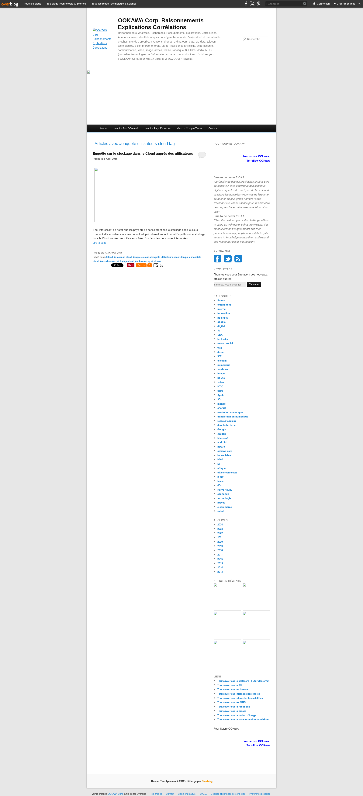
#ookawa (156, 261)
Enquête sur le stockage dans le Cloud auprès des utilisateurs (143, 153)
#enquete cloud (141, 257)
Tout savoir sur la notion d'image (236, 715)
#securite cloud (108, 261)
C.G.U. (203, 793)
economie (223, 494)
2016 (220, 559)
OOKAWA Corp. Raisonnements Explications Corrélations (161, 23)
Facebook (217, 258)
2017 (220, 554)
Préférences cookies (259, 793)
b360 (220, 459)
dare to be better (227, 425)
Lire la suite (99, 242)
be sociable (224, 455)
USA (220, 335)
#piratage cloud (125, 261)
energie (221, 408)
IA (218, 463)
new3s (221, 446)
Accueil (103, 128)
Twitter (228, 258)
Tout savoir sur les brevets (232, 689)
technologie (224, 498)
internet (221, 309)
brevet (221, 502)
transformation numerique (232, 416)
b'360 (220, 476)
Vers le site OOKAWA (126, 128)
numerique (223, 365)
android (221, 442)
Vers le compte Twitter (189, 128)
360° (219, 356)
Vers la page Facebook (158, 128)
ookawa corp (224, 451)
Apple (220, 395)
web (219, 347)
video (220, 382)
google (221, 322)
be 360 (221, 377)
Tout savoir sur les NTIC (231, 702)
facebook (222, 369)
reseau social (225, 343)
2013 (220, 571)
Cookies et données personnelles (228, 793)
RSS (238, 258)
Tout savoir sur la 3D (229, 685)
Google (221, 429)
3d (218, 330)
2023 (220, 529)
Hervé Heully (224, 489)
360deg (221, 433)
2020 (220, 541)
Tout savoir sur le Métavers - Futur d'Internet (243, 681)
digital (221, 326)
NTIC (220, 386)
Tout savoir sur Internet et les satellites (240, 698)
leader (221, 481)
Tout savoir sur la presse (231, 711)
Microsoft (222, 438)
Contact (213, 128)
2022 (220, 533)
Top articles (156, 793)
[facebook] (246, 4)
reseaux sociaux (226, 421)
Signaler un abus (187, 793)
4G (219, 485)
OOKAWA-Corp (115, 793)
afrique (221, 468)
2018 (220, 550)
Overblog (207, 781)
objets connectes (227, 472)
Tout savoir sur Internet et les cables (238, 693)
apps (220, 390)
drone (220, 352)
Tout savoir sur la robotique (233, 706)
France (221, 300)
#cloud (109, 257)
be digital (222, 317)
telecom (222, 360)
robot (220, 511)
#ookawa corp (142, 261)
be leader (222, 339)
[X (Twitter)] (252, 4)
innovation (223, 313)
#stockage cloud (123, 257)
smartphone (224, 304)
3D (218, 399)
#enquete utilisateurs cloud (164, 257)
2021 (220, 537)
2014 (220, 567)
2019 (220, 546)
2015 (220, 563)
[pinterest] (258, 4)
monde (221, 403)
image (221, 373)
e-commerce (224, 507)
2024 (220, 524)
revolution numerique (230, 412)
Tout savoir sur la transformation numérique (243, 719)
